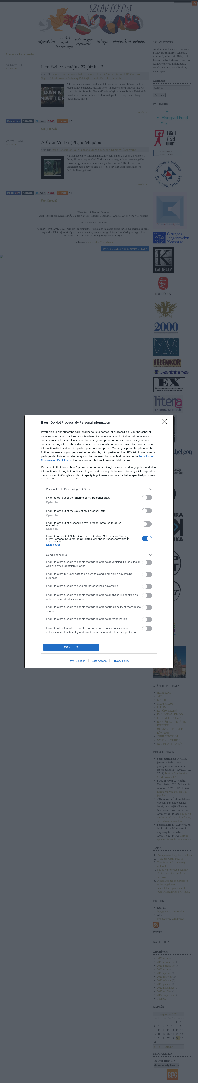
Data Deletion (77, 660)
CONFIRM (71, 647)
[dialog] (99, 541)
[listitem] (99, 489)
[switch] (147, 497)
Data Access (99, 660)
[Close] (166, 422)
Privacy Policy (121, 660)
